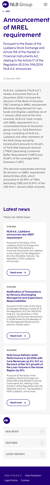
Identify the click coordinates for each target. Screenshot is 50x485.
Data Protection (33, 475)
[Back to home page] (17, 4)
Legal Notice (11, 480)
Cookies (25, 480)
